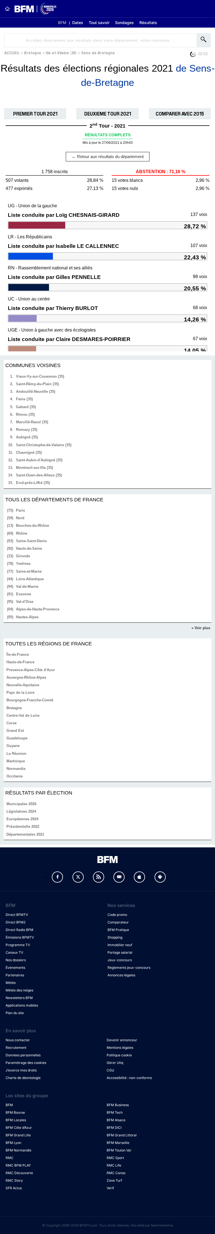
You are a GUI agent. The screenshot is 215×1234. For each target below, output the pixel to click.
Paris (20, 510)
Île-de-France (17, 654)
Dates (77, 22)
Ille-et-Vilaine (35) (61, 52)
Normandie (15, 769)
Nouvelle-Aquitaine (22, 685)
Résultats (148, 22)
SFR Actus (14, 1188)
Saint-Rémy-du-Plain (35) (37, 384)
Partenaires (15, 975)
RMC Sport (115, 1158)
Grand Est (15, 730)
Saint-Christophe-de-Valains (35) (43, 445)
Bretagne (32, 52)
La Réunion (16, 753)
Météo (11, 983)
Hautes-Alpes (27, 617)
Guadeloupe (16, 738)
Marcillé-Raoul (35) (32, 422)
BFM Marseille (118, 1143)
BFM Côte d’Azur (19, 1127)
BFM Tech (115, 1112)
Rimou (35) (25, 414)
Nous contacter (18, 1040)
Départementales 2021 (25, 834)
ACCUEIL (12, 52)
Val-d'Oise (24, 602)
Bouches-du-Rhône (32, 525)
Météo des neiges (19, 990)
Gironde (23, 556)
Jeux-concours (120, 960)
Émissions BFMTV (20, 937)
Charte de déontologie (23, 1078)
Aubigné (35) (27, 437)
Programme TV (18, 945)
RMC (9, 1158)
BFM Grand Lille (18, 1135)
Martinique (15, 761)
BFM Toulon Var (119, 1150)
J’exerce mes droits (21, 1070)
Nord (20, 518)
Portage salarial (120, 952)
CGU (110, 1070)
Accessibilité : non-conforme (129, 1078)
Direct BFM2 (15, 922)
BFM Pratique (118, 930)
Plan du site (15, 1013)
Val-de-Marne (27, 586)
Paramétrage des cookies (26, 1063)
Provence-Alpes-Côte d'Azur (30, 670)
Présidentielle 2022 (22, 826)
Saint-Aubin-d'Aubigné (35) (39, 460)
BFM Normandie (18, 1150)
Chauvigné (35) (29, 452)
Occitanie (14, 776)
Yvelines (23, 563)
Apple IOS (139, 877)
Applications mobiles (22, 1005)
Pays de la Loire (20, 692)
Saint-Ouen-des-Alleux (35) (39, 475)
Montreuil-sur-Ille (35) (34, 468)
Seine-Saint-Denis (31, 541)
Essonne (23, 594)
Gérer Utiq (115, 1063)
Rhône (21, 533)
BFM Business (118, 1105)
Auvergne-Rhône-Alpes (26, 677)
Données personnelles (23, 1055)
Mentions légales (120, 1047)
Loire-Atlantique (30, 579)
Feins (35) (24, 399)
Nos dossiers (16, 960)
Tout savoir (99, 22)
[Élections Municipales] (33, 9)
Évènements (15, 967)
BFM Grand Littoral (122, 1135)
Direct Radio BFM (19, 930)
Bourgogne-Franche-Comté (29, 700)
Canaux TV (14, 952)
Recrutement (16, 1047)
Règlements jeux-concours (129, 967)
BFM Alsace (116, 1120)
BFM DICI (114, 1127)
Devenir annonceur (122, 1040)
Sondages (124, 22)
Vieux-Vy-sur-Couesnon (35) (40, 376)
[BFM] (7, 8)
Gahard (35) (26, 407)
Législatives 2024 (21, 811)
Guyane (13, 746)
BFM (62, 22)
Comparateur (118, 922)
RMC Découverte (19, 1173)
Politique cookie (119, 1055)
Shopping (115, 937)
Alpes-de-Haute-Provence (37, 609)
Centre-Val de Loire (22, 715)
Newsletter (119, 877)
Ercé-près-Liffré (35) (33, 483)
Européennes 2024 (22, 819)
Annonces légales (121, 975)
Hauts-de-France (20, 662)
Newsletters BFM (19, 998)
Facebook (57, 877)
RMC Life (114, 1165)
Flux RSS (98, 877)
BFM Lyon (13, 1143)
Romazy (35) (26, 429)
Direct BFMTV (17, 915)
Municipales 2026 (21, 804)
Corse (11, 723)
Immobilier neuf (120, 945)
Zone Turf (114, 1180)
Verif (110, 1188)
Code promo (117, 915)
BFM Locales (16, 1120)
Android (160, 877)
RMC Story (14, 1180)
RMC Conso (116, 1173)
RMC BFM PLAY (18, 1165)
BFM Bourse (15, 1112)
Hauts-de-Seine (29, 548)
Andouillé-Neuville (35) (35, 391)
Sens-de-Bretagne (98, 52)
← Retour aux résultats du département (108, 156)
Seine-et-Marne (29, 571)
